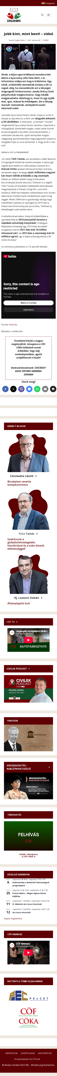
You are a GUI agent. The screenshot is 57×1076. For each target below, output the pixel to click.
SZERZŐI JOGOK (28, 1053)
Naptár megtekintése (13, 918)
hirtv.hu (13, 324)
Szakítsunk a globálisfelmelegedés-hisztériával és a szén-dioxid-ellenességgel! (26, 543)
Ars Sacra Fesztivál (21, 912)
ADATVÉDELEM (45, 1053)
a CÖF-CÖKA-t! (28, 856)
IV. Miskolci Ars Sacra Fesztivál (27, 904)
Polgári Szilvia (19, 40)
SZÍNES (45, 40)
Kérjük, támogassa (28, 854)
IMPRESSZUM (11, 1053)
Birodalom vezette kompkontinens (19, 483)
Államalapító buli (18, 603)
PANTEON (12, 720)
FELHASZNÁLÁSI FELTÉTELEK (27, 1059)
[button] (42, 15)
